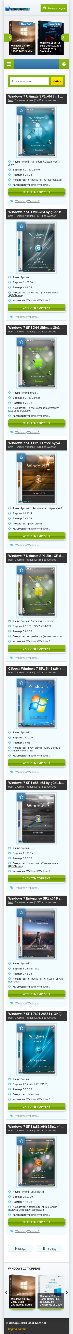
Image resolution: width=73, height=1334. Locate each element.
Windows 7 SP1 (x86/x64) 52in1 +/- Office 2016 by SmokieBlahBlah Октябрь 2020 (36, 1126)
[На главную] (18, 8)
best (10, 100)
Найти (57, 81)
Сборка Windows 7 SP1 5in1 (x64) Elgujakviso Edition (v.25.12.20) (36, 668)
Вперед (49, 1248)
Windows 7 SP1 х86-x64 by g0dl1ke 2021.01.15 (36, 783)
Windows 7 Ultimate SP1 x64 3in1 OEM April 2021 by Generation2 (36, 96)
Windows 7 (44, 184)
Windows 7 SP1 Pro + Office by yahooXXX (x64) (36, 443)
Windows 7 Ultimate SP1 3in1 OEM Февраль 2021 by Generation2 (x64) (36, 556)
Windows (31, 184)
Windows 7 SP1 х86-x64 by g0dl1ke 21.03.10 (36, 212)
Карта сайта (17, 1329)
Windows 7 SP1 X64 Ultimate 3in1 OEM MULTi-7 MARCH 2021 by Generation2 (36, 327)
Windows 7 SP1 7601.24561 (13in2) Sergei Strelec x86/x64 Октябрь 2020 (36, 1014)
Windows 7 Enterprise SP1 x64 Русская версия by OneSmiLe (36, 898)
